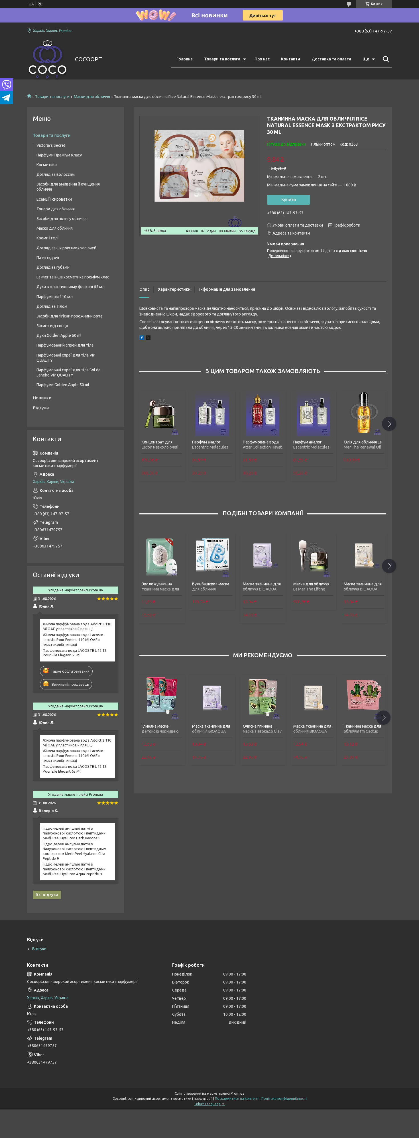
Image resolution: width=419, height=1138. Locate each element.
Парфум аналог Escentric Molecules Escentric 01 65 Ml (210, 447)
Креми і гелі (47, 238)
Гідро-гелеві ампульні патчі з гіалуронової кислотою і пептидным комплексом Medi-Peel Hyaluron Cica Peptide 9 (74, 851)
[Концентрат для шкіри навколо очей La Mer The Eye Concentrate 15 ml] (161, 413)
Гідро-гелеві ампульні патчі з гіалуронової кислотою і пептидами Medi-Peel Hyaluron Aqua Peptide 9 (74, 869)
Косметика (46, 164)
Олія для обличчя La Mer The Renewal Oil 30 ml (363, 447)
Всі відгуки (47, 895)
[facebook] (141, 338)
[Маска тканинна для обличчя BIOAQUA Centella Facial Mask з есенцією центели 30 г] (263, 556)
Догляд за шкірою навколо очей (66, 248)
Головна (184, 59)
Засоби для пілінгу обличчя (62, 218)
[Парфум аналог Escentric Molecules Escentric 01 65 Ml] (212, 413)
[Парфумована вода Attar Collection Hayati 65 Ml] (263, 413)
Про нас (262, 59)
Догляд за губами (53, 267)
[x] (148, 338)
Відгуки (41, 407)
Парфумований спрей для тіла (64, 345)
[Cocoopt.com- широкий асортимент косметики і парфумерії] (47, 59)
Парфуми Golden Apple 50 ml (62, 384)
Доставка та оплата (331, 59)
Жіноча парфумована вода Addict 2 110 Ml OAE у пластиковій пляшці (77, 626)
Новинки (42, 397)
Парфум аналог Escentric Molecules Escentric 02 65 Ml (311, 447)
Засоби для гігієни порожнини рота (69, 316)
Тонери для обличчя (55, 209)
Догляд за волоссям (55, 174)
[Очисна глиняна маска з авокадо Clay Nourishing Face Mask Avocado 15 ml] (263, 697)
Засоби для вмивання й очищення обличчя (68, 187)
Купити (288, 199)
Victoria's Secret (50, 145)
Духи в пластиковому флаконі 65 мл (70, 286)
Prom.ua (237, 1093)
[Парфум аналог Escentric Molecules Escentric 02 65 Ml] (313, 413)
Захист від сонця (52, 325)
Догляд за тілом (51, 306)
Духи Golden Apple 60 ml (59, 335)
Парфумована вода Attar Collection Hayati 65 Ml (262, 447)
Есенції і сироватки (54, 199)
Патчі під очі (47, 257)
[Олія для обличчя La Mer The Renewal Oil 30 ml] (364, 413)
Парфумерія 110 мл (54, 296)
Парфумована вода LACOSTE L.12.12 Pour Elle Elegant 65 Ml (74, 652)
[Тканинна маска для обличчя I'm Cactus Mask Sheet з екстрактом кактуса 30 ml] (364, 697)
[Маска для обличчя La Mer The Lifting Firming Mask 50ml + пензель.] (313, 556)
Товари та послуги (222, 59)
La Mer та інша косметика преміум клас (72, 277)
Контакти (290, 59)
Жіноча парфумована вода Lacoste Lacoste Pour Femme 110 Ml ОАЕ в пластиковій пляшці (73, 639)
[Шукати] (385, 59)
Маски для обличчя (92, 96)
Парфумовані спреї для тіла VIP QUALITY (65, 358)
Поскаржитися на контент (237, 1098)
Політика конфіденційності (284, 1098)
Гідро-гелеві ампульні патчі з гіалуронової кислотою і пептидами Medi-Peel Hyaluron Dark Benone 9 (74, 833)
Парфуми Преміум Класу (59, 155)
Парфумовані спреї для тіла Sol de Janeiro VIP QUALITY (68, 372)
